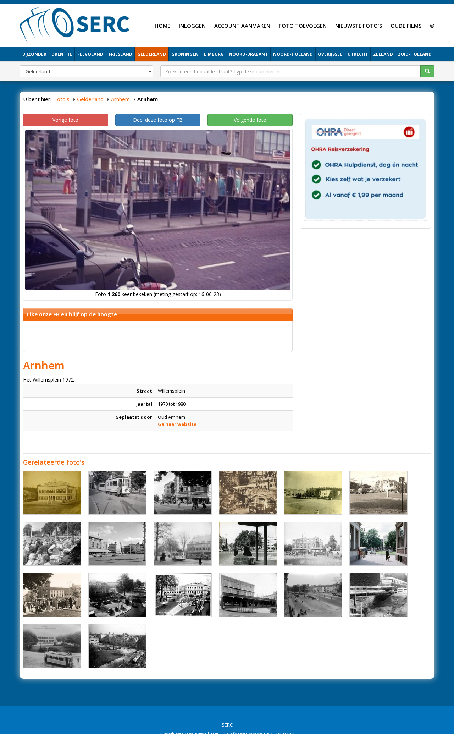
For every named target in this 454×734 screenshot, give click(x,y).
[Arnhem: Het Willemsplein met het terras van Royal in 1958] (52, 544)
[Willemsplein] (117, 493)
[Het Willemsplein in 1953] (313, 595)
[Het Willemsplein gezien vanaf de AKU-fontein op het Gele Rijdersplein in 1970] (248, 544)
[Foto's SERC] (75, 24)
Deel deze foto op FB (158, 119)
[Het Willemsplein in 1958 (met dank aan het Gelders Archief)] (378, 544)
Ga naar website (177, 424)
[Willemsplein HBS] (52, 493)
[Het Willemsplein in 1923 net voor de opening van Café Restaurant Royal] (248, 595)
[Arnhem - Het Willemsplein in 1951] (117, 646)
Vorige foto (65, 119)
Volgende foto (250, 119)
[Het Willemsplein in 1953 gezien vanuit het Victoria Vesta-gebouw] (117, 595)
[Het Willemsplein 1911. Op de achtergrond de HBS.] (52, 646)
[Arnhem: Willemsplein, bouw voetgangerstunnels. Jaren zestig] (378, 595)
